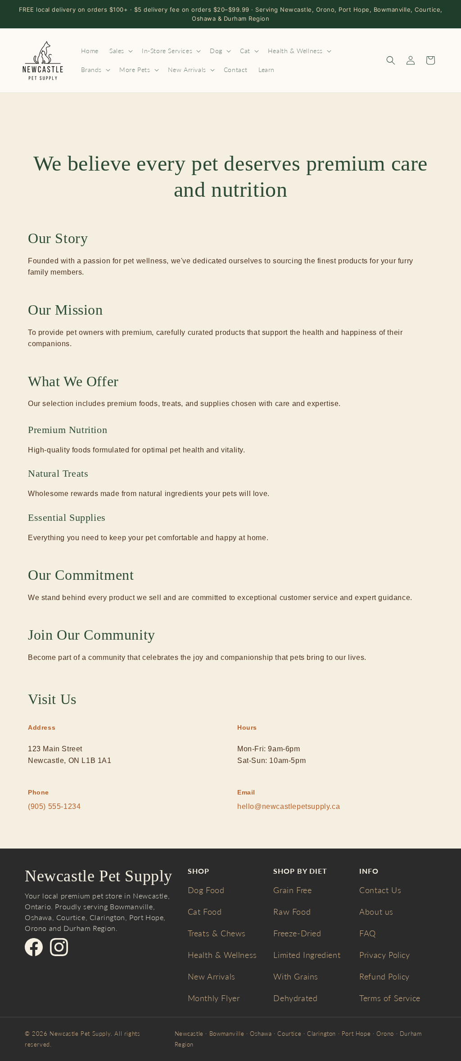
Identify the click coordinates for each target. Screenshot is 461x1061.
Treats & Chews (217, 933)
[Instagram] (59, 947)
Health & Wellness (222, 955)
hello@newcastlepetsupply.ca (288, 806)
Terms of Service (389, 998)
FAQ (367, 933)
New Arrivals (211, 976)
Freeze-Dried (297, 933)
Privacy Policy (384, 955)
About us (376, 912)
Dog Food (206, 890)
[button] (120, 50)
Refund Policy (384, 976)
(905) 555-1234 (54, 806)
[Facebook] (34, 947)
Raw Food (292, 912)
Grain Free (292, 890)
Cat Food (205, 912)
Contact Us (380, 890)
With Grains (295, 976)
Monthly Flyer (214, 998)
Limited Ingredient (306, 955)
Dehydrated (295, 998)
